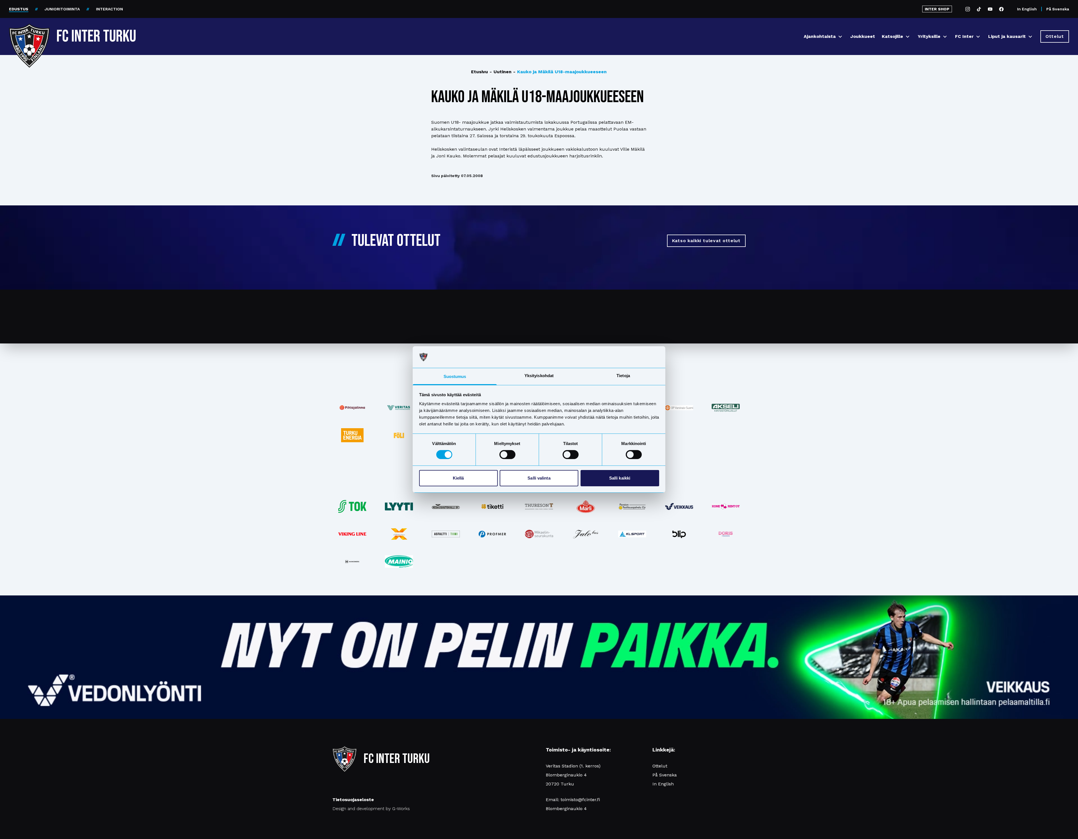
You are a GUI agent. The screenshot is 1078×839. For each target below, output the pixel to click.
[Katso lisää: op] (679, 407)
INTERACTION (109, 9)
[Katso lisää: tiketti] (492, 506)
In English (1027, 9)
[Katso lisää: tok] (352, 506)
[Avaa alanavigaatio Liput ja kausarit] (1030, 36)
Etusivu (479, 71)
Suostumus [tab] (455, 376)
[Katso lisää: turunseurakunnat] (539, 534)
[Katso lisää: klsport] (632, 534)
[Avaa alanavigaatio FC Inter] (978, 36)
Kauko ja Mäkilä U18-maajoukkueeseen (560, 71)
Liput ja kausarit (1007, 36)
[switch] (507, 454)
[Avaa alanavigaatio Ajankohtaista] (840, 36)
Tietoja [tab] (623, 375)
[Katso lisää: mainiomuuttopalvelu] (399, 561)
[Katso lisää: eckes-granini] (586, 506)
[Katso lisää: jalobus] (586, 534)
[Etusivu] (29, 34)
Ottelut (659, 766)
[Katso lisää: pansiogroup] (632, 506)
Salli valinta (538, 478)
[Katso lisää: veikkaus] (679, 506)
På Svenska (1057, 9)
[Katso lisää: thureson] (539, 506)
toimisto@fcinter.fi (580, 799)
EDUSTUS (18, 9)
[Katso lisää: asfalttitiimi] (445, 534)
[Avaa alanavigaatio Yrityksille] (945, 36)
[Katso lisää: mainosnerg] (352, 561)
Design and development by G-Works (371, 808)
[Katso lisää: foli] (399, 435)
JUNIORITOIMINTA (62, 9)
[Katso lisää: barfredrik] (726, 534)
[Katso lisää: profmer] (492, 534)
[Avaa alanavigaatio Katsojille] (907, 36)
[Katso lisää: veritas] (399, 407)
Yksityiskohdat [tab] (539, 375)
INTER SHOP (937, 9)
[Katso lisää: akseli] (726, 407)
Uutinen (500, 71)
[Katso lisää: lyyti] (399, 506)
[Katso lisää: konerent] (726, 506)
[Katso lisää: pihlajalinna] (352, 408)
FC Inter (964, 36)
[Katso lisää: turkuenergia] (352, 435)
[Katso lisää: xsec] (399, 534)
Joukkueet (862, 36)
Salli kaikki (619, 478)
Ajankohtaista (820, 36)
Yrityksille (929, 36)
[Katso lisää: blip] (679, 534)
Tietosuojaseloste (353, 799)
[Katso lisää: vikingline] (352, 533)
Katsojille (892, 36)
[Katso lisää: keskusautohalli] (445, 506)
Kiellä (458, 478)
